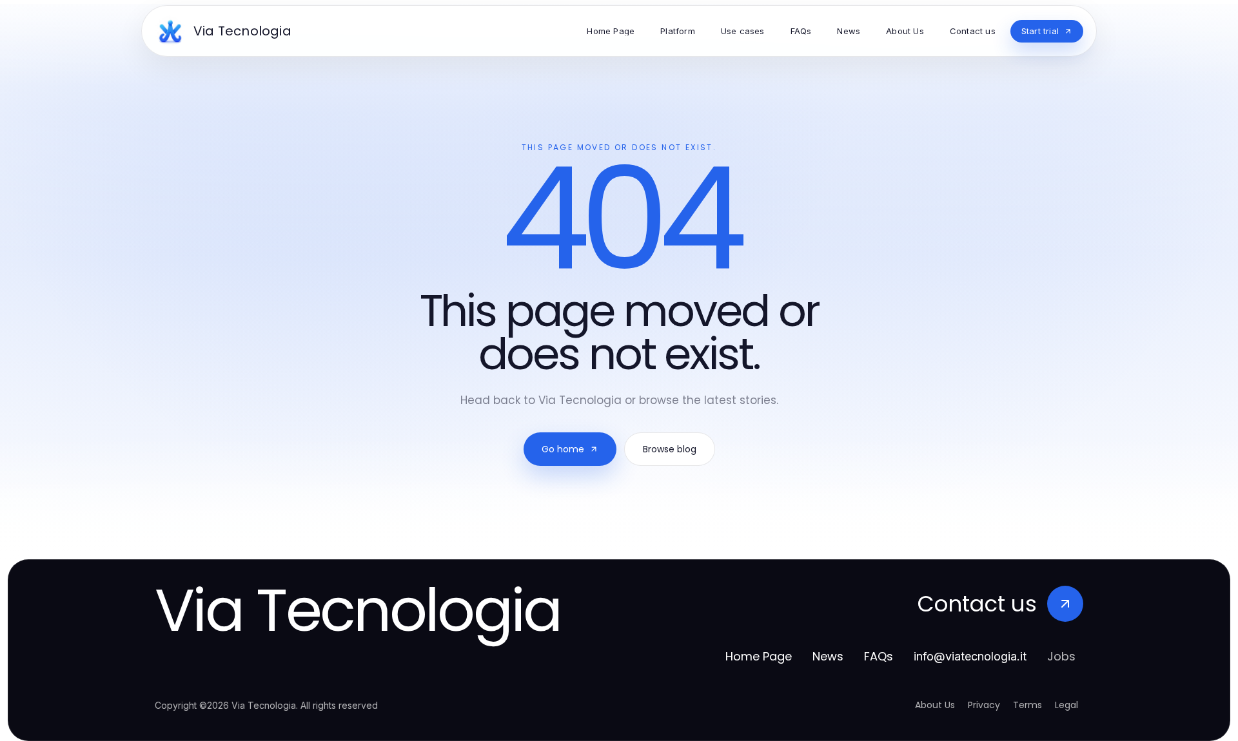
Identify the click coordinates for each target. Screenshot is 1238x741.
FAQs (878, 656)
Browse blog (669, 449)
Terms (1027, 704)
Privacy (984, 704)
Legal (1066, 704)
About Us (935, 704)
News (827, 656)
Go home (563, 449)
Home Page (758, 656)
